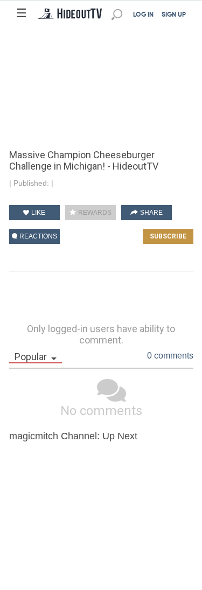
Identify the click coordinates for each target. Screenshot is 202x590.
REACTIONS (37, 236)
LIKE (37, 212)
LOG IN (143, 15)
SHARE (150, 212)
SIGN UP (174, 15)
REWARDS (94, 212)
